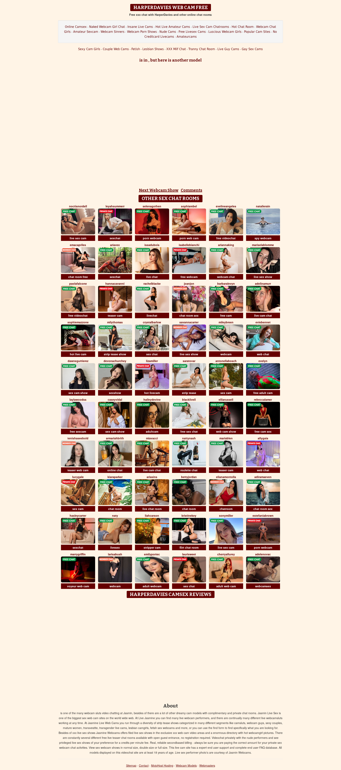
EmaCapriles (78, 245)
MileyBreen (226, 322)
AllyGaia (263, 438)
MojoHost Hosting (162, 765)
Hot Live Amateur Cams (173, 27)
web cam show (226, 431)
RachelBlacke (152, 283)
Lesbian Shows (153, 49)
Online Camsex (76, 27)
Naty (115, 515)
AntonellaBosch (226, 361)
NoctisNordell (78, 206)
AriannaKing (226, 245)
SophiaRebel (189, 206)
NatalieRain (263, 206)
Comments (191, 190)
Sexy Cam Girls (89, 49)
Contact (144, 765)
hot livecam (152, 393)
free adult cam (263, 393)
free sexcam (78, 431)
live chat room (152, 509)
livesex (115, 547)
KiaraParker (115, 477)
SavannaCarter (189, 322)
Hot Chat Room (243, 27)
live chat (152, 277)
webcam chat (226, 277)
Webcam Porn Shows (142, 32)
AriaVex (115, 245)
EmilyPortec (152, 554)
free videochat (226, 238)
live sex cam (78, 238)
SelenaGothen (152, 206)
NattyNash (189, 438)
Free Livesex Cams (192, 32)
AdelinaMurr (263, 283)
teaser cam (115, 315)
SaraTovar (189, 361)
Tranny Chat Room (201, 49)
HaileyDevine (152, 399)
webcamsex (263, 586)
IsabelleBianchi (189, 245)
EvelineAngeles (226, 206)
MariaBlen (226, 438)
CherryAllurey (226, 554)
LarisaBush (115, 554)
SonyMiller (226, 515)
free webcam (189, 277)
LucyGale (78, 477)
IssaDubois (151, 245)
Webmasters (207, 765)
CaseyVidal (115, 399)
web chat (263, 354)
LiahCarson (152, 515)
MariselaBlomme (263, 245)
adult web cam (226, 586)
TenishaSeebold (77, 438)
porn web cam (189, 238)
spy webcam (263, 238)
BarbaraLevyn (226, 283)
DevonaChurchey (115, 361)
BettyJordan (189, 477)
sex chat (152, 354)
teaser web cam (77, 470)
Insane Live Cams (140, 27)
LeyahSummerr (115, 206)
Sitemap (131, 765)
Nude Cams (167, 32)
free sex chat (189, 431)
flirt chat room (189, 547)
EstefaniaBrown (263, 515)
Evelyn (263, 361)
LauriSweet (189, 554)
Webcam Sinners (113, 32)
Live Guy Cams (228, 49)
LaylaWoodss (77, 399)
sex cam (225, 393)
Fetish (135, 49)
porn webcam (152, 238)
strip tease (189, 393)
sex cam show (78, 393)
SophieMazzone (78, 322)
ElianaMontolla (226, 477)
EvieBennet (263, 322)
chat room (115, 509)
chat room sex (189, 315)
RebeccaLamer (263, 399)
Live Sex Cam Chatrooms (211, 27)
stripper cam (152, 547)
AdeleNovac (263, 554)
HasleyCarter (78, 515)
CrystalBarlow (152, 322)
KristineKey (189, 515)
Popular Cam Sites (257, 32)
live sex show (263, 277)
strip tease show (115, 354)
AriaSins (152, 477)
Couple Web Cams (116, 49)
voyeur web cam (78, 586)
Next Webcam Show (158, 190)
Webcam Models (186, 765)
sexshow (115, 393)
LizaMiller (152, 361)
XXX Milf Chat (176, 49)
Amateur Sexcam (85, 32)
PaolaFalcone (78, 283)
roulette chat (189, 470)
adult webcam (152, 586)
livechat (152, 315)
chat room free (78, 277)
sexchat (115, 238)
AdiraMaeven (263, 477)
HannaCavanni (115, 283)
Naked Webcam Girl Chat (107, 27)
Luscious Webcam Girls (225, 32)
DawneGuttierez (78, 361)
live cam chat (263, 315)
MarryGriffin (78, 554)
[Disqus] (171, 649)
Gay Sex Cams (252, 49)
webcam (225, 354)
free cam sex (263, 431)
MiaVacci (152, 438)
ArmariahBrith (115, 438)
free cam (226, 315)
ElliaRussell (226, 399)
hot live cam (78, 354)
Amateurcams (187, 36)
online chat (115, 470)
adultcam (152, 431)
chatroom (226, 509)
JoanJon (189, 283)
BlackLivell (189, 399)
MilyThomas (115, 322)
